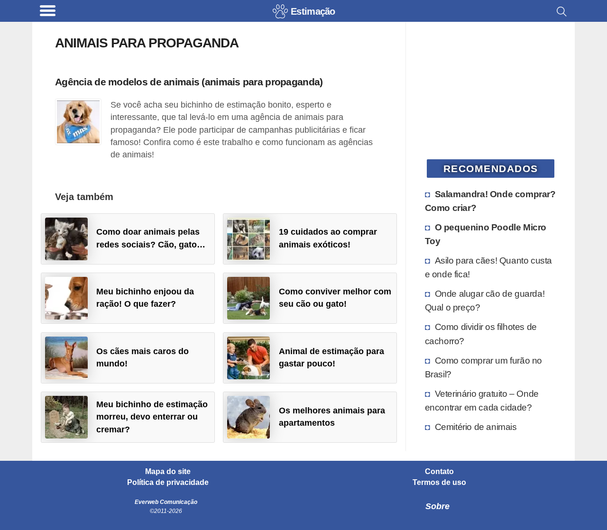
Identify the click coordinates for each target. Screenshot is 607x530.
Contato (439, 471)
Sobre (437, 506)
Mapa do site (168, 471)
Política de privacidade (168, 482)
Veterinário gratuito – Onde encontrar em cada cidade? (482, 400)
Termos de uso (439, 482)
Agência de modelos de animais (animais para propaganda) (188, 81)
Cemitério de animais (476, 426)
